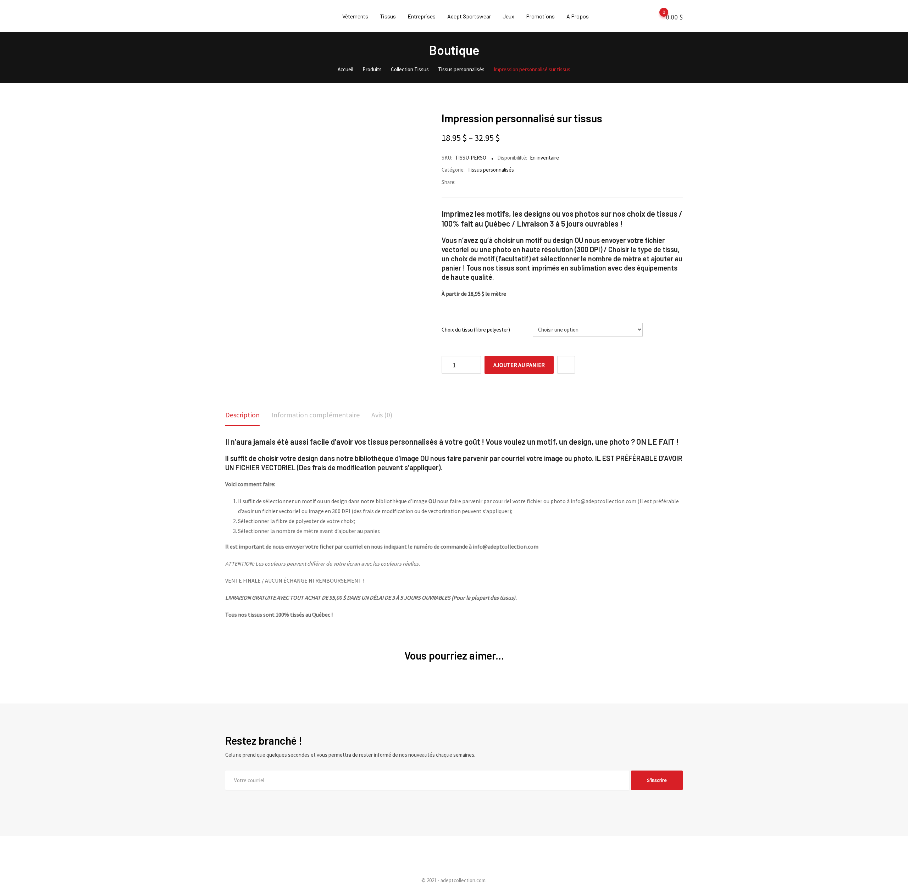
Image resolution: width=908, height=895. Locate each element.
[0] (656, 16)
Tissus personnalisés (490, 169)
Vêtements (355, 16)
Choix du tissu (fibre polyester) (476, 329)
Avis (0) (381, 414)
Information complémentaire (315, 414)
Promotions (540, 16)
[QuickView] (566, 365)
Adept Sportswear (469, 16)
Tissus (388, 16)
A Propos (577, 16)
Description (242, 414)
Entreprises (422, 16)
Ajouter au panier (519, 364)
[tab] (242, 415)
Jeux (508, 16)
